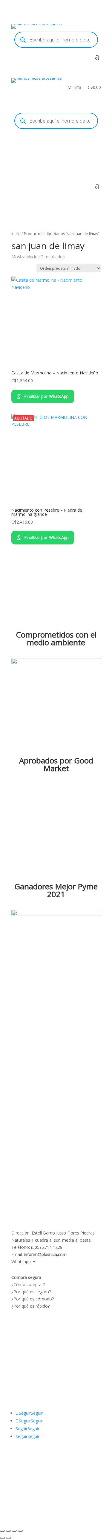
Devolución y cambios (32, 1336)
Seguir (37, 1413)
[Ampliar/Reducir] (2, 1531)
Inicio (16, 233)
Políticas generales (29, 1343)
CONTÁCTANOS (27, 1380)
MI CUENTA (40, 1366)
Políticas (19, 1322)
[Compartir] (14, 1531)
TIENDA (34, 1373)
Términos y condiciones (34, 1329)
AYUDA (18, 1366)
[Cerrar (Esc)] (20, 1531)
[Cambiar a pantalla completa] (8, 1531)
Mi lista (74, 87)
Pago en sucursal (28, 1350)
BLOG (17, 1373)
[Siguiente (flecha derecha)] (8, 1538)
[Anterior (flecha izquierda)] (2, 1538)
